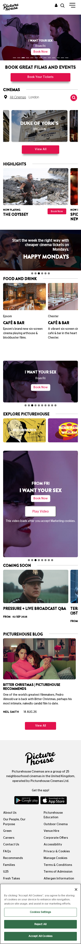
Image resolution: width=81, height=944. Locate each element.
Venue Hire (51, 830)
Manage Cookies (55, 858)
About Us (9, 812)
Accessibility (53, 844)
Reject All (40, 924)
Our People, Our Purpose (14, 822)
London (34, 97)
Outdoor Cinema (56, 824)
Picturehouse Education (53, 815)
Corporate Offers (56, 837)
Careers (8, 837)
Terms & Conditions (58, 865)
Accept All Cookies (40, 936)
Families (9, 865)
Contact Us (11, 844)
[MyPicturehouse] (56, 5)
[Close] (76, 889)
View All (41, 149)
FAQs (7, 851)
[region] (40, 914)
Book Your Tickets (40, 77)
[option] (39, 127)
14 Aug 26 (30, 712)
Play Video (40, 511)
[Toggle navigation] (72, 6)
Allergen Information (59, 878)
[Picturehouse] (10, 7)
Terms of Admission (58, 871)
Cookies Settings (40, 912)
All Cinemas (18, 97)
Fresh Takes (11, 878)
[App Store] (53, 801)
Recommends (13, 858)
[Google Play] (26, 801)
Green (7, 830)
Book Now (40, 51)
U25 (6, 871)
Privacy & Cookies (57, 851)
